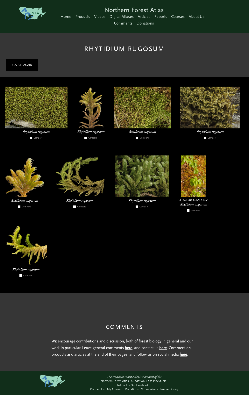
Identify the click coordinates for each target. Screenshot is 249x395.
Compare (38, 137)
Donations (145, 23)
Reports (160, 16)
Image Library (169, 389)
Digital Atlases (122, 16)
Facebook (142, 385)
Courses (178, 16)
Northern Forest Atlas (134, 10)
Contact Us (97, 389)
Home (65, 16)
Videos (99, 16)
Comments (123, 23)
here (128, 347)
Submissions (149, 389)
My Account (115, 389)
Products (82, 16)
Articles (144, 16)
